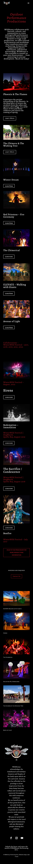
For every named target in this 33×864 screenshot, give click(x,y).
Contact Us (16, 576)
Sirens (5, 633)
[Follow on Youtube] (22, 838)
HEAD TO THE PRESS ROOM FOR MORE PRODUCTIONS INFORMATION (16, 552)
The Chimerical (7, 657)
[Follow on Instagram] (16, 838)
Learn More (9, 118)
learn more (9, 397)
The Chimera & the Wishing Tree (13, 706)
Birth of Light (7, 730)
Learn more (9, 256)
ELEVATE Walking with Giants (12, 608)
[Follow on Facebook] (11, 838)
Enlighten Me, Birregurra (11, 681)
